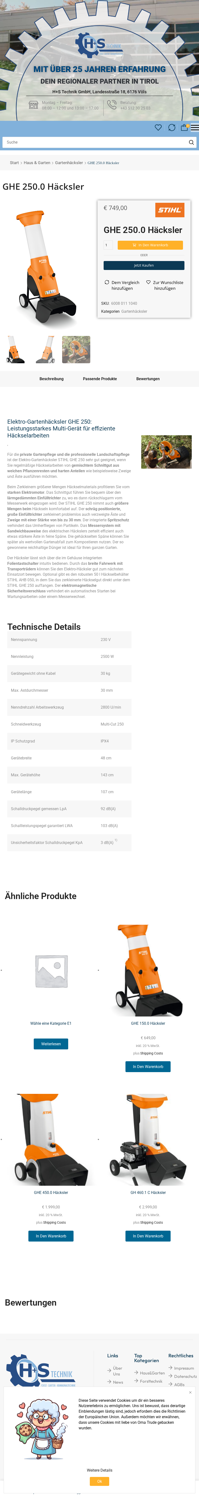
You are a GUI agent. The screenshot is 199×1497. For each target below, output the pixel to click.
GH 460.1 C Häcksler (148, 1192)
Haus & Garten (37, 162)
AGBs (179, 1384)
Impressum (184, 1368)
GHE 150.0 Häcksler (148, 1023)
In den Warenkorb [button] (148, 1066)
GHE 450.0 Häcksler (51, 1192)
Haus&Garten (152, 1372)
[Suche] (191, 142)
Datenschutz (185, 1376)
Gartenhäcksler (69, 162)
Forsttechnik (151, 1381)
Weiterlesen (51, 1044)
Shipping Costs (151, 1053)
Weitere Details (99, 1470)
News (118, 1382)
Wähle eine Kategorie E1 (51, 1023)
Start (14, 162)
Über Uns (117, 1371)
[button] (158, 127)
